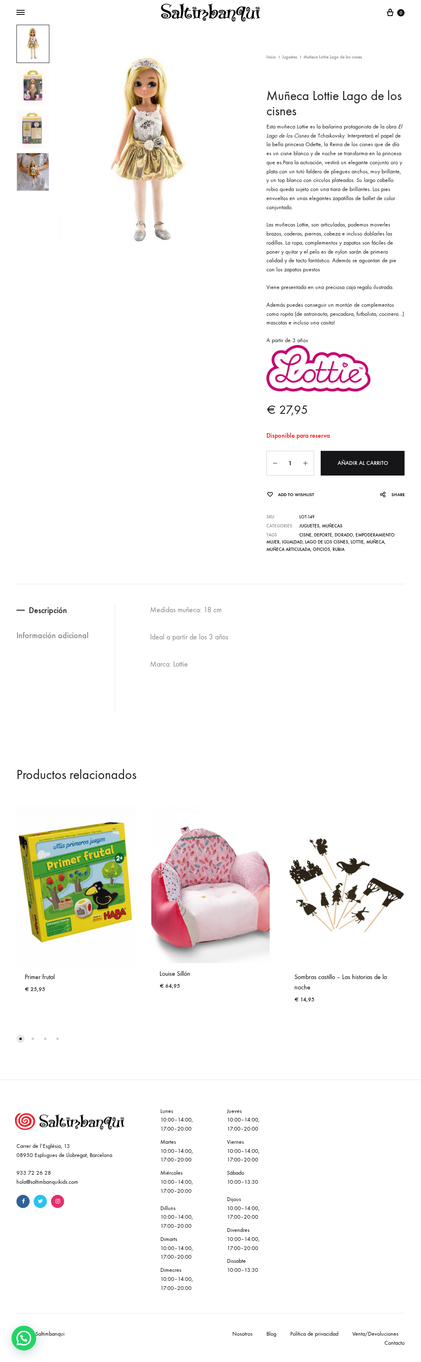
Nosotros (242, 1333)
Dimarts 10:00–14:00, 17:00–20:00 (176, 1248)
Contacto (394, 1342)
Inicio (271, 57)
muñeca (375, 542)
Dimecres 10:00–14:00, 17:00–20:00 (176, 1279)
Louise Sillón (175, 973)
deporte (323, 535)
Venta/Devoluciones (375, 1333)
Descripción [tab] (48, 610)
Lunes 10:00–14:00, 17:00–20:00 (176, 1120)
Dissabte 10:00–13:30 (242, 1265)
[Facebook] (23, 1201)
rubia (339, 549)
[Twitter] (40, 1201)
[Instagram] (57, 1201)
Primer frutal (40, 977)
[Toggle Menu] (20, 12)
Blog (271, 1333)
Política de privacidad (314, 1333)
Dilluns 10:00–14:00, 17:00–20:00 (176, 1217)
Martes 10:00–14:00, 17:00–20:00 (176, 1151)
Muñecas (332, 526)
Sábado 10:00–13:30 (242, 1177)
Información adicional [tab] (52, 635)
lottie (357, 542)
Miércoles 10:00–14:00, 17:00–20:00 (176, 1181)
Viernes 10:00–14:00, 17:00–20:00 (243, 1151)
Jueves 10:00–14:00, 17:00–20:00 (243, 1120)
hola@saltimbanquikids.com (47, 1181)
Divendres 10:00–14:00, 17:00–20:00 (243, 1239)
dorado (344, 535)
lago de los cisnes (326, 542)
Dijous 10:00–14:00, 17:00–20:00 (243, 1208)
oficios (321, 549)
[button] (24, 1338)
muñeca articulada (288, 549)
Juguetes (289, 57)
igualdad (292, 542)
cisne (305, 535)
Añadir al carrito (363, 462)
